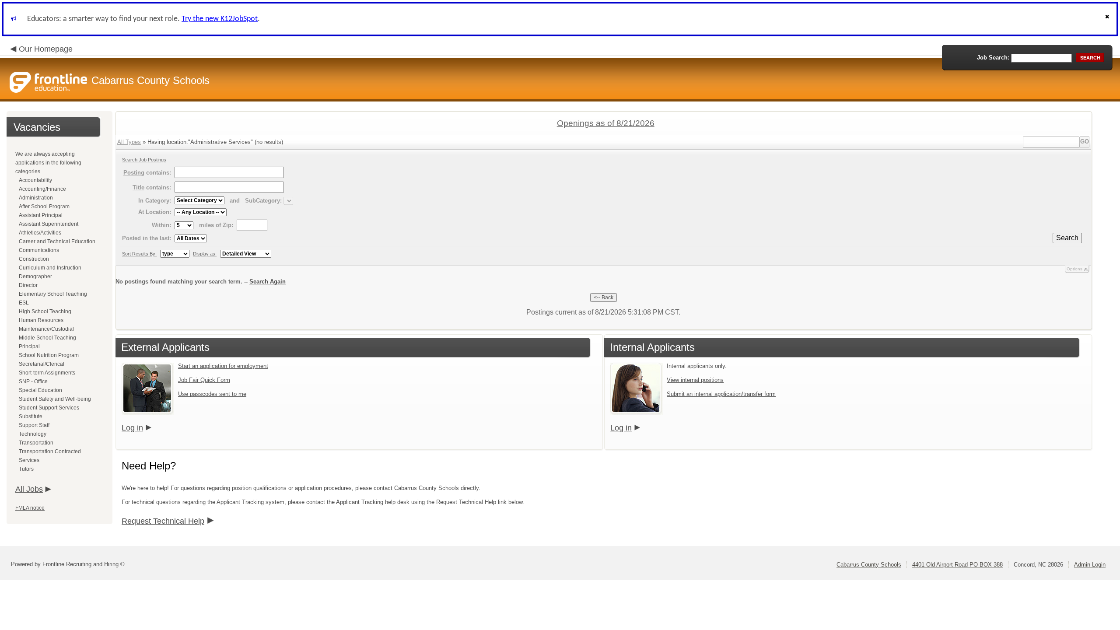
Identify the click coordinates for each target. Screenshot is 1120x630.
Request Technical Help (163, 521)
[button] (1108, 19)
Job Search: (993, 57)
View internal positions (695, 380)
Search (1067, 238)
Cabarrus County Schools (868, 564)
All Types (129, 142)
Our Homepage (46, 49)
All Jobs (29, 489)
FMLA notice (30, 508)
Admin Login (1090, 564)
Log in (132, 428)
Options (1074, 268)
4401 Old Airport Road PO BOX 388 (957, 564)
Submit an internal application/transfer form (721, 394)
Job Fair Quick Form (204, 380)
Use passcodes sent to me (212, 394)
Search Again (267, 281)
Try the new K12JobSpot (220, 19)
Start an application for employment (223, 366)
